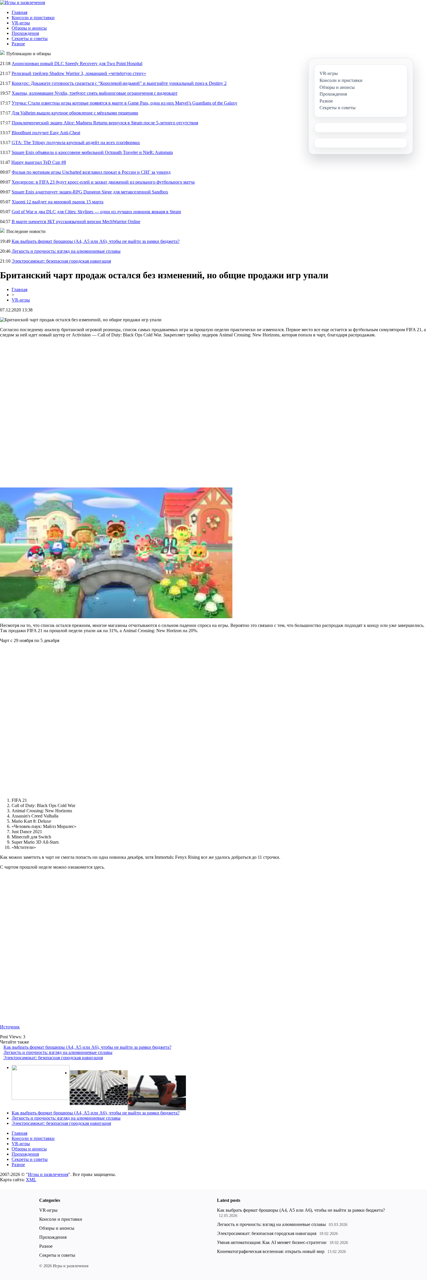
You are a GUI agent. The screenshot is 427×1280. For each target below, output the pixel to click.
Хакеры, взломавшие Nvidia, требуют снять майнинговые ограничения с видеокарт (94, 93)
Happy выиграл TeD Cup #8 (38, 162)
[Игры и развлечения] (22, 2)
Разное (18, 43)
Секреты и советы (30, 38)
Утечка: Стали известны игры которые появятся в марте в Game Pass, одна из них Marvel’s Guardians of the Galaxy (124, 103)
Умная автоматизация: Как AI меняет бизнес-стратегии (271, 1242)
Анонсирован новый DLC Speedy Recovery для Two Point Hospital (77, 63)
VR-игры (21, 22)
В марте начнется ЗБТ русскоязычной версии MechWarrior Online (76, 221)
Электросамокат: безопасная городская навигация (61, 261)
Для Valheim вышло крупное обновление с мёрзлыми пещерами (75, 112)
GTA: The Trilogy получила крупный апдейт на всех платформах (76, 142)
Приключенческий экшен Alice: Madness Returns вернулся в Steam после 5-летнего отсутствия (105, 122)
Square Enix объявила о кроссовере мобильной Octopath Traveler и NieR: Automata (92, 152)
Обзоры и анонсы (29, 28)
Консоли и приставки (33, 17)
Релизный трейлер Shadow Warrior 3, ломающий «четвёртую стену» (79, 73)
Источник (10, 1026)
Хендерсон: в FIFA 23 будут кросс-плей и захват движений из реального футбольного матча (103, 182)
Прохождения (25, 33)
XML (31, 1179)
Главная (19, 12)
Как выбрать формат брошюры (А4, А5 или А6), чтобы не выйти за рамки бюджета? (96, 241)
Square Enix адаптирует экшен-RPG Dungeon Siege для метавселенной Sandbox (90, 191)
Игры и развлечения (48, 1174)
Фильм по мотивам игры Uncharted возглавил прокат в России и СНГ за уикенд (91, 172)
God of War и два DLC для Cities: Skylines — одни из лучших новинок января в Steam (96, 211)
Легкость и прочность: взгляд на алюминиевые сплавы (66, 251)
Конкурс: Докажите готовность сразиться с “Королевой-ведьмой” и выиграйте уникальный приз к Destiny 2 (119, 83)
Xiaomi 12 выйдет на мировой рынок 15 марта (57, 201)
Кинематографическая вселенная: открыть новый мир (270, 1251)
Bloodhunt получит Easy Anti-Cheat (46, 132)
